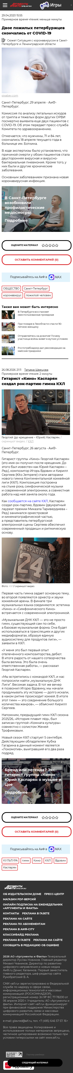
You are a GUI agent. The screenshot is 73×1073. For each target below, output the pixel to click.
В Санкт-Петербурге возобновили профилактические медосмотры (25, 205)
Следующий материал (35, 1063)
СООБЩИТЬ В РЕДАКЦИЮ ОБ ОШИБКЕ (31, 945)
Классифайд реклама (21, 934)
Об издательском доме (22, 894)
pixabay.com (10, 95)
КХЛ (31, 441)
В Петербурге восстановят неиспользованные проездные (36, 313)
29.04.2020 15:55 (12, 15)
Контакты (11, 913)
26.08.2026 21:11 (11, 370)
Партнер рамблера (35, 1054)
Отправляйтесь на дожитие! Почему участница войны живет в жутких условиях (43, 337)
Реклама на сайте (17, 918)
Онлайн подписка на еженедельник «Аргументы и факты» (33, 906)
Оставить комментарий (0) (36, 259)
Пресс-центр (54, 894)
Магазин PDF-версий (19, 899)
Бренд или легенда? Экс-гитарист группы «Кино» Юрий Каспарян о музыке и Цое (33, 777)
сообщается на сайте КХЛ (28, 501)
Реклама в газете (35, 913)
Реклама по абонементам (24, 924)
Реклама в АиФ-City (18, 929)
